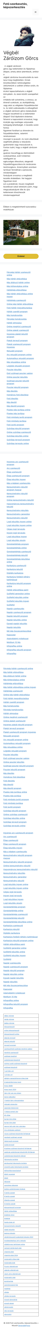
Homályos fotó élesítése (17, 395)
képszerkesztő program (12, 1207)
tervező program (10, 1045)
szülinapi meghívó (10, 1056)
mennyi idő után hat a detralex (15, 1126)
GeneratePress (24, 1325)
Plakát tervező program (17, 340)
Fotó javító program (15, 425)
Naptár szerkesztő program (19, 612)
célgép (6, 1292)
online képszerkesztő (11, 1030)
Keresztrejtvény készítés (18, 510)
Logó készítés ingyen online (19, 522)
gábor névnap (9, 1016)
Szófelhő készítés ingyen (18, 601)
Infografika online (14, 646)
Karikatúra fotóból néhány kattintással (20, 937)
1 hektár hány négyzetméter (14, 1100)
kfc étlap (7, 1115)
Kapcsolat (11, 635)
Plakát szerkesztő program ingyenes (19, 732)
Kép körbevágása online (17, 286)
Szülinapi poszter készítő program (18, 766)
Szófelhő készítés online (17, 597)
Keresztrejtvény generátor (18, 514)
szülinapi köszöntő (10, 1067)
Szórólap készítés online (17, 436)
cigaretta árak (9, 1252)
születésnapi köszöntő (12, 1060)
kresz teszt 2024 (10, 1089)
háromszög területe (11, 1159)
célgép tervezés (10, 1296)
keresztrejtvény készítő (12, 1226)
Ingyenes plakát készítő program (17, 725)
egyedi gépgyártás (10, 1299)
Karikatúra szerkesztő (16, 565)
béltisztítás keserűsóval (12, 1170)
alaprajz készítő (9, 1041)
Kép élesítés (12, 391)
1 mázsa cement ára (11, 1111)
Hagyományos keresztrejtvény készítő (20, 869)
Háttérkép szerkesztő (16, 300)
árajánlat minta (9, 1215)
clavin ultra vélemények (12, 1274)
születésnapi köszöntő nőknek (15, 1156)
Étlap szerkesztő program (18, 476)
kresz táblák (8, 1086)
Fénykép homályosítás (17, 319)
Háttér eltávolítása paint (17, 590)
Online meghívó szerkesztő (19, 326)
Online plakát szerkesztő (18, 330)
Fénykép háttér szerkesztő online (18, 668)
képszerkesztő (9, 1027)
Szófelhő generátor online (18, 594)
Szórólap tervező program (18, 440)
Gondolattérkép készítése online (17, 922)
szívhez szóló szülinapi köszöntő (15, 1063)
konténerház (8, 1281)
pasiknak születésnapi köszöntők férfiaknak (19, 1152)
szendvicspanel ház (11, 1285)
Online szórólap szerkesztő (19, 432)
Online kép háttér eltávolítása (20, 304)
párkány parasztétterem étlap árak (16, 1078)
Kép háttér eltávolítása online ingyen (19, 687)
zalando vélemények (11, 1270)
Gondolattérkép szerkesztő (19, 551)
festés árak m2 (9, 1222)
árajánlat (7, 1218)
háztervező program (11, 1141)
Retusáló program (15, 351)
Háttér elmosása (14, 323)
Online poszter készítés (17, 377)
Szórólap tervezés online (18, 443)
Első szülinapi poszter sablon (20, 373)
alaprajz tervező (9, 1038)
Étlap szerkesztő (14, 472)
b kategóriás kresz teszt (12, 1082)
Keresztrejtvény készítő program (17, 862)
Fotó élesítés (12, 398)
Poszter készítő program (18, 387)
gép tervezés (9, 1311)
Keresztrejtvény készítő (17, 518)
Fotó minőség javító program (19, 417)
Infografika (11, 653)
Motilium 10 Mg (13, 642)
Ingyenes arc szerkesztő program (18, 833)
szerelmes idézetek (11, 1185)
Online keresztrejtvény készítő (20, 500)
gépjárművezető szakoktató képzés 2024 (18, 1237)
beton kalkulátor (10, 1097)
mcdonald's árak (9, 1277)
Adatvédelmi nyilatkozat (17, 638)
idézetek (7, 1181)
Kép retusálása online (16, 362)
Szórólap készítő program (18, 428)
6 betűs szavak (9, 1196)
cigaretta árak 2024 (11, 1255)
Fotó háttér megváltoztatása (19, 308)
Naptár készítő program (17, 616)
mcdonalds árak (9, 1263)
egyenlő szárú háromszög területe (16, 1167)
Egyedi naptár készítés (17, 623)
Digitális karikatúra (15, 573)
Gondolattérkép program (18, 544)
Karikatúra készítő (15, 569)
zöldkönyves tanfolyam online (14, 1244)
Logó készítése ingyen (17, 537)
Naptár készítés (14, 627)
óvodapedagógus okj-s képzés (15, 1240)
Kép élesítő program (16, 406)
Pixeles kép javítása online (18, 410)
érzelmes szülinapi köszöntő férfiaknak (17, 1148)
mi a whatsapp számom (12, 1130)
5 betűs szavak (9, 1193)
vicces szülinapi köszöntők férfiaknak (17, 1134)
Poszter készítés (14, 369)
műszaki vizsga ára (10, 1104)
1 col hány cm (9, 1071)
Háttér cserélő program (17, 311)
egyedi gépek (9, 1303)
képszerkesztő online (11, 1034)
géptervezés (8, 1307)
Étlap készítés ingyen (16, 479)
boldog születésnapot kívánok (14, 1189)
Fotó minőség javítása (16, 421)
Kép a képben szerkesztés (18, 483)
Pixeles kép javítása (15, 413)
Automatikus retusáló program (20, 358)
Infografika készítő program (19, 650)
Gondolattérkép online (17, 548)
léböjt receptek (9, 1174)
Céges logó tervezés (16, 529)
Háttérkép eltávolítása (17, 290)
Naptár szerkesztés (15, 609)
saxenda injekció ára (11, 1108)
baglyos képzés (9, 1233)
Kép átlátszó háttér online (18, 282)
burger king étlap (10, 1119)
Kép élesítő (12, 402)
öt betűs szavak (9, 1204)
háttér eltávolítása (10, 1211)
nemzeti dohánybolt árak (13, 1248)
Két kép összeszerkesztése (19, 631)
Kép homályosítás (15, 315)
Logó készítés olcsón (16, 540)
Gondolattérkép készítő (17, 555)
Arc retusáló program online (19, 355)
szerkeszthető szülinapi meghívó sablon (18, 1049)
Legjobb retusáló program (18, 366)
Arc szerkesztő (13, 468)
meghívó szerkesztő (11, 1052)
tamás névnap (9, 1019)
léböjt (6, 1178)
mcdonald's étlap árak (11, 1259)
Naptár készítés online (17, 620)
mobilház (7, 1288)
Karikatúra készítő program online (18, 940)
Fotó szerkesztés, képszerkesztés (15, 5)
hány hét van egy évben (12, 1093)
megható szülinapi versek (13, 1137)
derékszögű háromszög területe (15, 1163)
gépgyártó (7, 1314)
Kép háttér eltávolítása (17, 279)
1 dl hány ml (8, 1075)
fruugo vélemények (11, 1266)
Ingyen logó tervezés (16, 533)
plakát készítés (9, 1229)
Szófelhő (11, 605)
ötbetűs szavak (9, 1200)
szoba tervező (9, 1145)
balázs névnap (9, 1023)
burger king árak (10, 1122)
